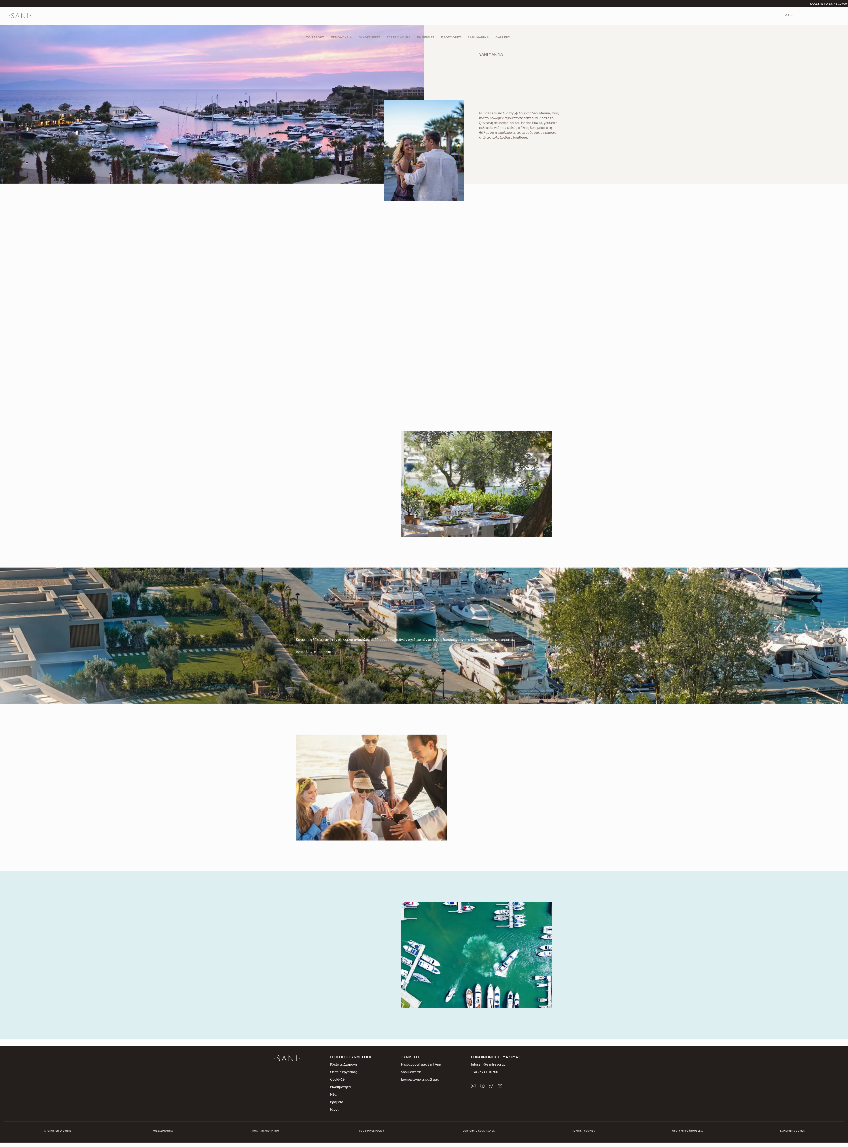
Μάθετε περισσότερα (313, 987)
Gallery (503, 37)
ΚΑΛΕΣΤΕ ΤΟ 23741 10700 (828, 4)
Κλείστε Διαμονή (343, 1065)
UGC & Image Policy (371, 1131)
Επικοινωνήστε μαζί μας (420, 1080)
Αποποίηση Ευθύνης (57, 1131)
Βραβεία (336, 1102)
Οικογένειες (369, 37)
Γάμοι (334, 1110)
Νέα (333, 1095)
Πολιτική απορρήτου (266, 1131)
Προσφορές (451, 37)
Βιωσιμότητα (340, 1087)
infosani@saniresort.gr (489, 1065)
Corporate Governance (479, 1131)
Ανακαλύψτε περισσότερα (317, 652)
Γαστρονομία (399, 37)
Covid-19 (337, 1080)
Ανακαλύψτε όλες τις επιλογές (320, 512)
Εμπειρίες (425, 37)
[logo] (20, 16)
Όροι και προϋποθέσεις (687, 1131)
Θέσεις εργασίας (343, 1072)
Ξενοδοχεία (341, 37)
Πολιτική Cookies (583, 1131)
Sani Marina (478, 37)
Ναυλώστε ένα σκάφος (480, 818)
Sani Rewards (411, 1072)
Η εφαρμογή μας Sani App (421, 1065)
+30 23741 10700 (484, 1072)
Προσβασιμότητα (162, 1131)
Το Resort (315, 37)
